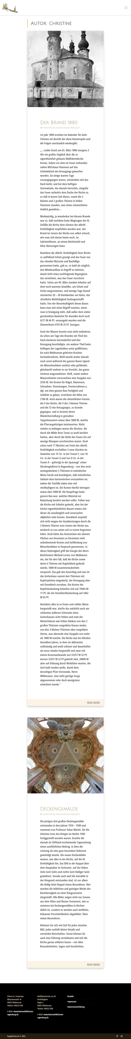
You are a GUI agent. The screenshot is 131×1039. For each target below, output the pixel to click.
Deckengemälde (59, 808)
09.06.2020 (74, 128)
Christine (47, 128)
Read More (93, 702)
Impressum (71, 1001)
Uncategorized (62, 128)
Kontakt (70, 996)
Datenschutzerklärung (76, 1006)
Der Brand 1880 (59, 122)
